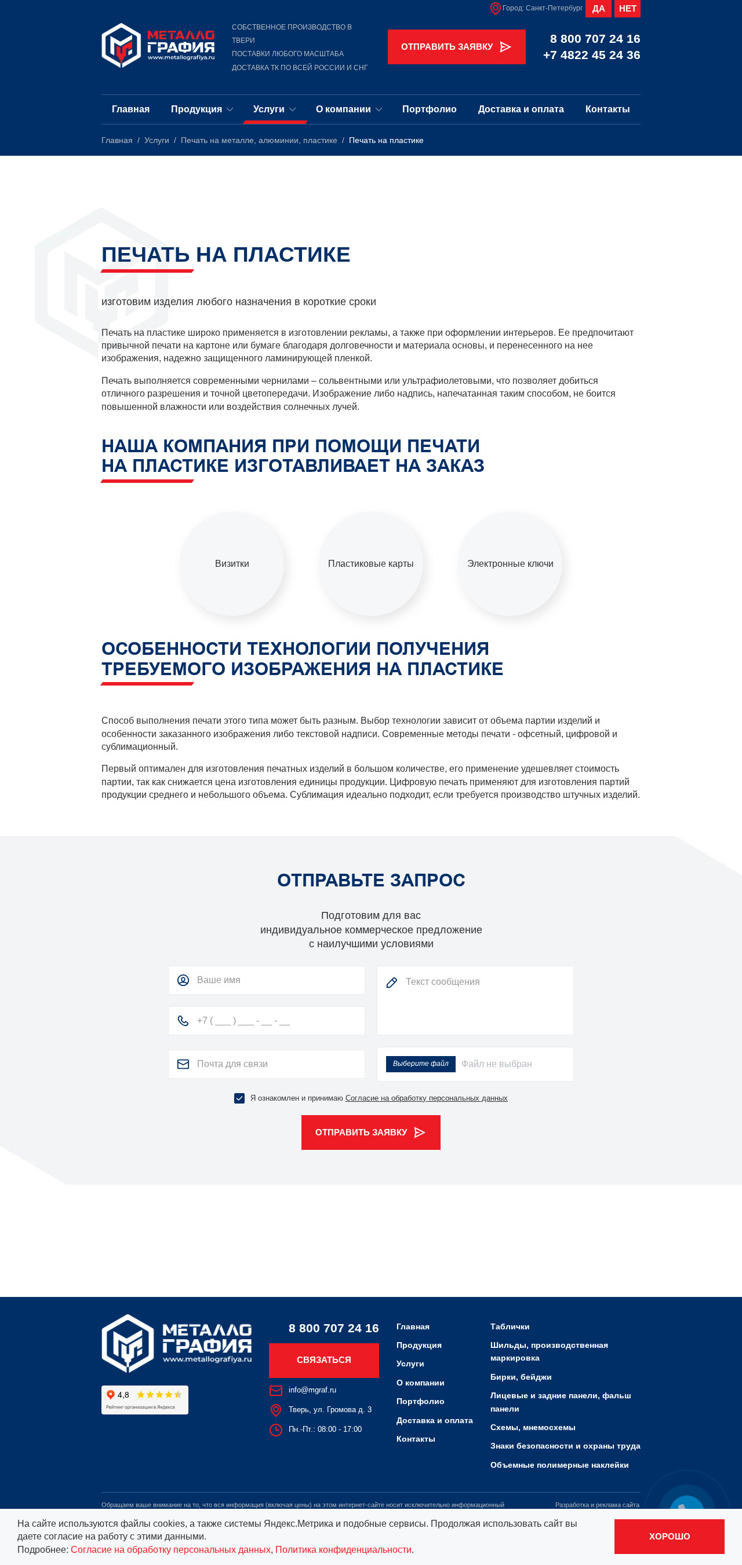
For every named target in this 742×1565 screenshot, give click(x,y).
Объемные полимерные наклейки (559, 1464)
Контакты (607, 109)
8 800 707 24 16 (595, 38)
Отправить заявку (447, 47)
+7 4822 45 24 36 (592, 54)
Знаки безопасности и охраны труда (565, 1445)
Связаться (324, 1360)
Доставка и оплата (521, 109)
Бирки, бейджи (521, 1376)
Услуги (269, 109)
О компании (343, 109)
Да (598, 8)
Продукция (196, 109)
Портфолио (429, 109)
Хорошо (669, 1536)
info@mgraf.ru (312, 1390)
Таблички (510, 1326)
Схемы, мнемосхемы (533, 1427)
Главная (131, 109)
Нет (627, 8)
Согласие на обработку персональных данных (426, 1098)
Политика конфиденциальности (343, 1550)
